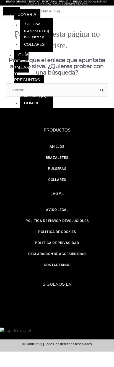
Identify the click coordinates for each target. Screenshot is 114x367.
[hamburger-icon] (13, 9)
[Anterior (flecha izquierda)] (6, 363)
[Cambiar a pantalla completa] (21, 356)
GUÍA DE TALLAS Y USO (33, 106)
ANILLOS (32, 25)
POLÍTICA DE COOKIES (57, 232)
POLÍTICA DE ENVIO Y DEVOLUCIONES (57, 221)
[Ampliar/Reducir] (6, 356)
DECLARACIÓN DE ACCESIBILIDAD (57, 254)
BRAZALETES (36, 32)
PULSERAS (34, 38)
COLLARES (34, 44)
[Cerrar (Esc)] (49, 356)
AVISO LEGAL (57, 210)
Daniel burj (50, 11)
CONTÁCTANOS (57, 265)
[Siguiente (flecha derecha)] (21, 363)
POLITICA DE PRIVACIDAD (57, 243)
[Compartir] (35, 356)
